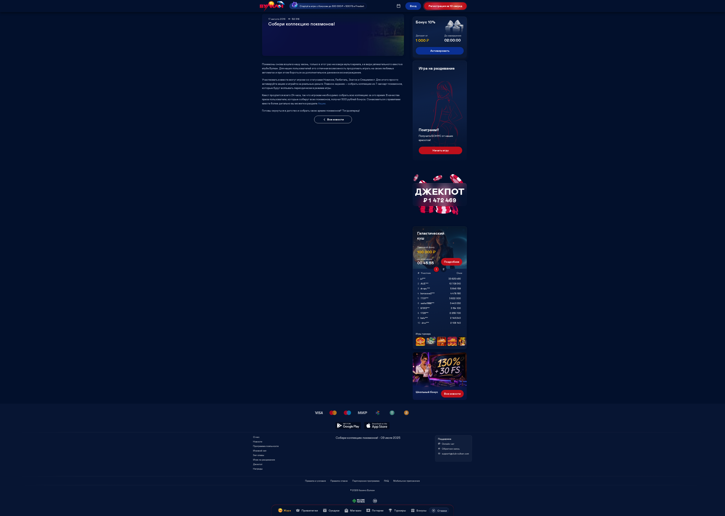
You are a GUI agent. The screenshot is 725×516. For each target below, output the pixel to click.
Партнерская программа (365, 480)
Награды (258, 468)
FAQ (386, 480)
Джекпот (257, 464)
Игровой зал (259, 450)
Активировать (439, 50)
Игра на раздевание (264, 459)
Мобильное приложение (406, 480)
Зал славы (258, 455)
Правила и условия (315, 480)
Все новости (335, 119)
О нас (256, 436)
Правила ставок (339, 480)
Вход (413, 6)
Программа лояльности (266, 445)
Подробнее (451, 261)
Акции (321, 103)
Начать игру (441, 150)
